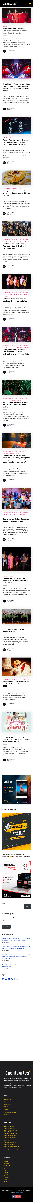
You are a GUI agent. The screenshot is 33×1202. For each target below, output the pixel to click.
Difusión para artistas (10, 1107)
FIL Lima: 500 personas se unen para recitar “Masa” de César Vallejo (15, 405)
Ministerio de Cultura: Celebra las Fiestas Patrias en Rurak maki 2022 (16, 684)
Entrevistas (7, 1165)
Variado (5, 627)
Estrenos (15, 514)
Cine (5, 1170)
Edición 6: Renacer (9, 1141)
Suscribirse (6, 927)
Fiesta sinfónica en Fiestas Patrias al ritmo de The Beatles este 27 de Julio (15, 246)
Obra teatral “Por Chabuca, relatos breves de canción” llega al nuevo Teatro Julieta (16, 739)
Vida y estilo (17, 188)
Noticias (6, 1101)
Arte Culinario (7, 188)
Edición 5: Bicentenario (10, 1142)
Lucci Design (19, 1192)
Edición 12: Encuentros (10, 1130)
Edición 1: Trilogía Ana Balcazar (12, 1149)
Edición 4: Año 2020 (9, 1144)
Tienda (6, 1109)
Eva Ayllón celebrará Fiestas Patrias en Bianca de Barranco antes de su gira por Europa (15, 31)
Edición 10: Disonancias (10, 1133)
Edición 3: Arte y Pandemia (11, 1146)
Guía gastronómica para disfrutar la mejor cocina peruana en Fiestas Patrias (16, 193)
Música (5, 26)
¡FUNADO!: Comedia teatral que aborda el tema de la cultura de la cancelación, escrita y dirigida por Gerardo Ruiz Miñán (16, 956)
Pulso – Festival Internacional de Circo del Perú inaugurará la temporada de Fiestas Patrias (15, 142)
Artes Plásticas (7, 294)
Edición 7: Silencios (9, 1139)
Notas (27, 241)
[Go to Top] (29, 1198)
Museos (12, 453)
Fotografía (7, 1176)
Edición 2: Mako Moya (10, 1148)
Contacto (6, 1114)
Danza (5, 1179)
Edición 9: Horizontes (10, 1135)
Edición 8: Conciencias (10, 1137)
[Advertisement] (16, 1001)
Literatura (13, 400)
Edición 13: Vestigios (9, 1128)
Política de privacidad (10, 1112)
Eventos (15, 241)
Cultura (21, 451)
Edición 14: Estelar (9, 1126)
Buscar (3, 903)
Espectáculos (7, 81)
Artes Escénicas (24, 239)
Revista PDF (7, 1104)
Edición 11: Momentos (10, 1132)
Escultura (6, 1177)
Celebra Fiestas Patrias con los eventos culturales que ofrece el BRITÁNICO (15, 580)
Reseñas (6, 1163)
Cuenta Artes (11, 50)
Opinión (6, 1161)
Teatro (10, 516)
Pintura (6, 1169)
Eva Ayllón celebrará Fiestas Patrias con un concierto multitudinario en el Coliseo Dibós (16, 352)
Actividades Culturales (10, 239)
